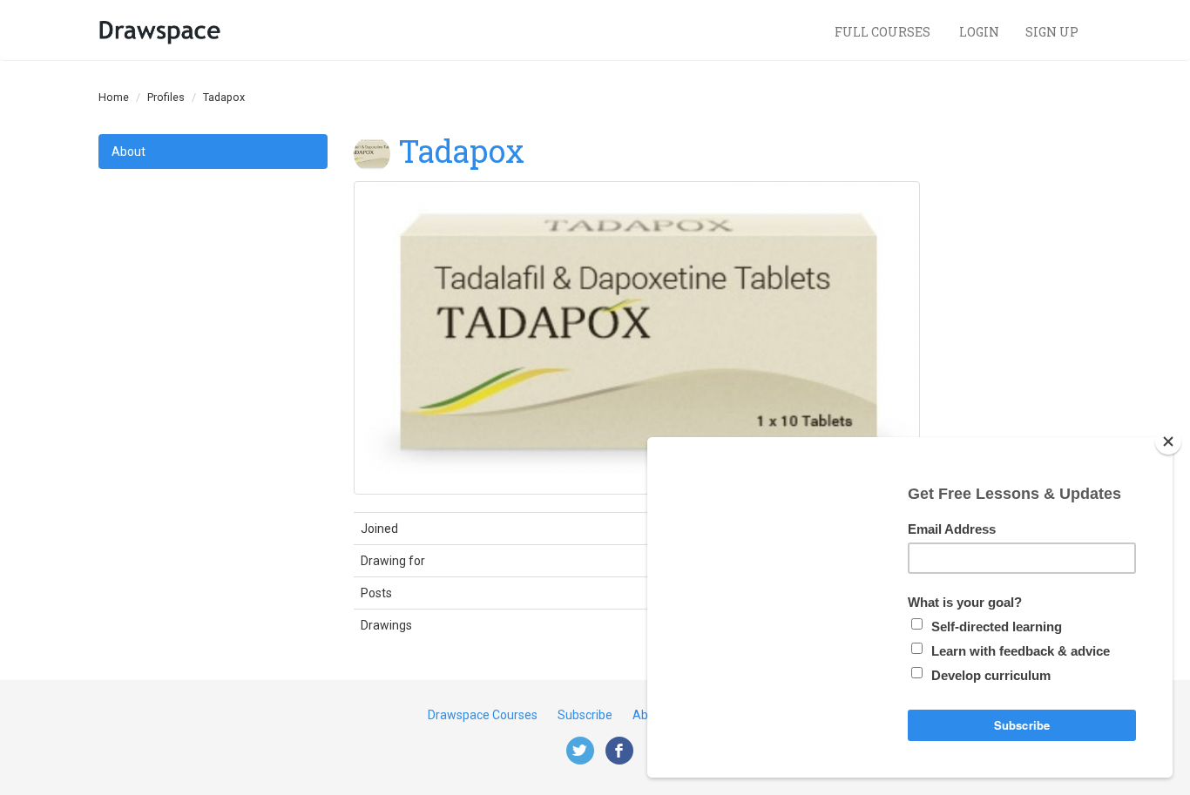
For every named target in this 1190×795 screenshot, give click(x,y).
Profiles (166, 97)
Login (979, 32)
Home (113, 97)
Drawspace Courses (483, 715)
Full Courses (884, 32)
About (128, 151)
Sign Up (1051, 32)
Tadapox (461, 151)
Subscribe (585, 715)
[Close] (1168, 441)
